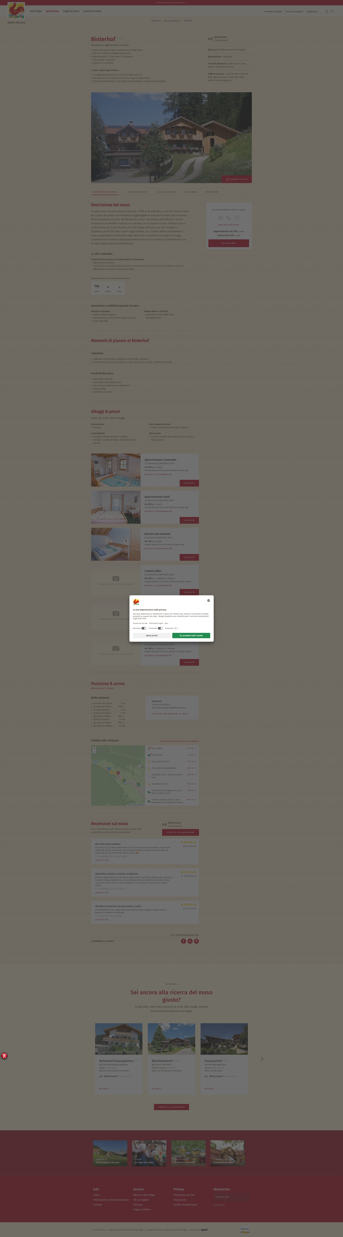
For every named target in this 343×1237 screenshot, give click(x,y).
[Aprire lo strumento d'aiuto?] (4, 1056)
